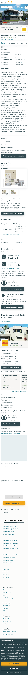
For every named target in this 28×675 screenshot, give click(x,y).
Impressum (5, 608)
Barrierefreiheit (6, 592)
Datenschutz (6, 605)
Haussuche (5, 618)
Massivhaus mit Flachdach (10, 543)
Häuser (6, 509)
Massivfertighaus (7, 563)
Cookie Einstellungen (8, 598)
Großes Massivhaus (8, 534)
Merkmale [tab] (20, 43)
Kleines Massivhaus (8, 531)
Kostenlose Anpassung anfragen (12, 213)
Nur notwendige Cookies (14, 672)
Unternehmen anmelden (9, 631)
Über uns (5, 590)
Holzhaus (5, 572)
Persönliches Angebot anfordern (12, 289)
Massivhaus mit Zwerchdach (10, 555)
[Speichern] (26, 7)
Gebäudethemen (10, 520)
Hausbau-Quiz (6, 621)
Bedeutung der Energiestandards (9, 234)
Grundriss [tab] (12, 43)
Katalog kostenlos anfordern (11, 367)
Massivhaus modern (8, 560)
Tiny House (5, 577)
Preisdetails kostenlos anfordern (14, 503)
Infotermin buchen (7, 634)
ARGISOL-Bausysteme (15, 509)
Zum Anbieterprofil (5, 321)
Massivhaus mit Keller (8, 557)
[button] (25, 2)
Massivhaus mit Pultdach (9, 546)
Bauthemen (22, 520)
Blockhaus (5, 574)
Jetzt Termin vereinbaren (10, 424)
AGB (3, 611)
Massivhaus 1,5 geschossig (10, 529)
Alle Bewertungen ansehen (19, 391)
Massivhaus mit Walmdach (10, 548)
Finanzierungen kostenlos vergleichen (10, 268)
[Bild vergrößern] (24, 185)
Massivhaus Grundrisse (9, 526)
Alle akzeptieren (14, 663)
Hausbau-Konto (7, 624)
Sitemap (4, 595)
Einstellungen (14, 668)
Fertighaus (5, 569)
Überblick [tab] (4, 43)
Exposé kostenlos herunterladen (14, 156)
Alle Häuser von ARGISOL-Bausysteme (10, 433)
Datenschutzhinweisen (15, 659)
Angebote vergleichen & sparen (12, 307)
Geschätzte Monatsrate (14, 262)
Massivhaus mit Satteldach (10, 540)
